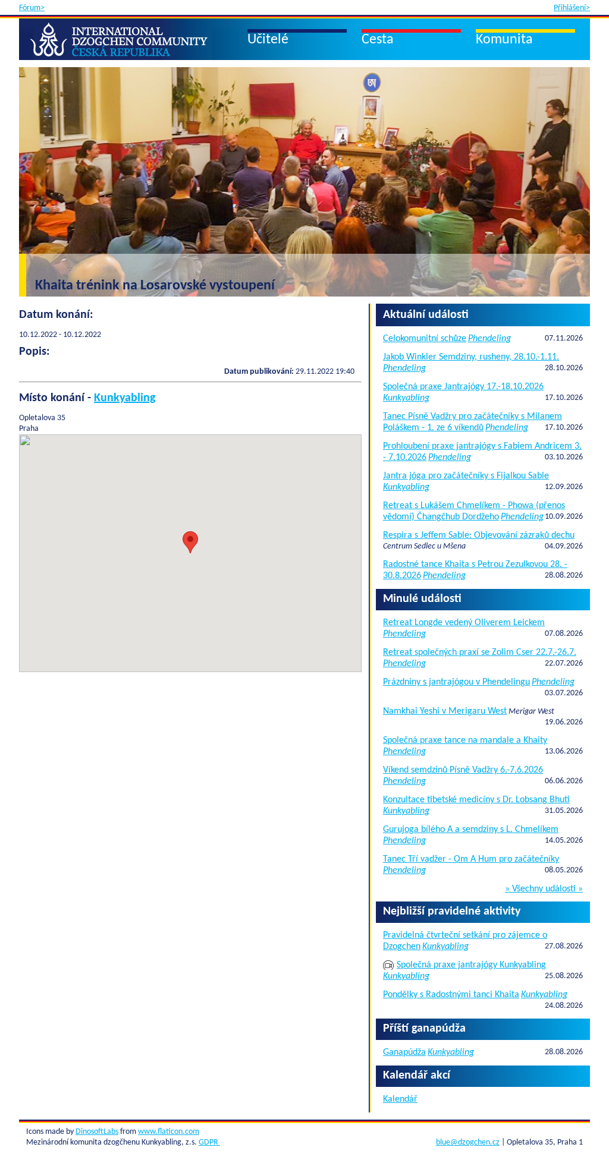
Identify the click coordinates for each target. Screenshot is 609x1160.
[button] (190, 542)
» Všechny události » (544, 889)
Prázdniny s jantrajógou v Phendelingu (456, 682)
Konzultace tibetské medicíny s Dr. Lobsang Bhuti (476, 800)
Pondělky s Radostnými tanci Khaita (451, 995)
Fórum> (32, 8)
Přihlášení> (572, 8)
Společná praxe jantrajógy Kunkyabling (471, 965)
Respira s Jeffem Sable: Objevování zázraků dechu (479, 535)
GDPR (209, 1142)
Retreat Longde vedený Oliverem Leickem (464, 623)
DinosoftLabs (97, 1131)
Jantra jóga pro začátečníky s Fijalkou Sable (466, 476)
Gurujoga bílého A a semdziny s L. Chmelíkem (470, 829)
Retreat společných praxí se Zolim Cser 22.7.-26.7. (479, 652)
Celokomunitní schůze (424, 338)
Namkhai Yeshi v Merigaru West (445, 711)
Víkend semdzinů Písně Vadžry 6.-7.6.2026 (463, 770)
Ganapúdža (404, 1052)
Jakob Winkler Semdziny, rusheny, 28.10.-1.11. (471, 357)
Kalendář (400, 1099)
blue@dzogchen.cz (468, 1142)
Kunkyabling (124, 398)
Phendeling (489, 338)
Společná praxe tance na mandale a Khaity (465, 740)
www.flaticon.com (168, 1131)
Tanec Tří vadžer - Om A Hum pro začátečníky (471, 859)
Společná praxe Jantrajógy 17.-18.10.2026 (463, 387)
